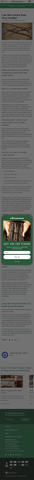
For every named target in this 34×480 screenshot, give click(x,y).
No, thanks (17, 261)
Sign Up (17, 257)
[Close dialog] (31, 217)
